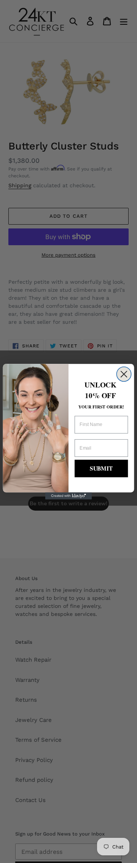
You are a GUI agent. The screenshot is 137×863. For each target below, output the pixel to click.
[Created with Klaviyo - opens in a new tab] (68, 495)
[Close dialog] (123, 373)
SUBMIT (101, 468)
